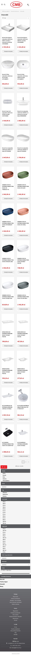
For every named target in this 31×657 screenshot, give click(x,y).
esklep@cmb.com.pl (16, 647)
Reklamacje (15, 618)
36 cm (4, 501)
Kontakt (15, 634)
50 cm (4, 508)
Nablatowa (5, 494)
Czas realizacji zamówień (16, 602)
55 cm (4, 514)
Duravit (4, 475)
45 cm (4, 546)
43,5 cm (4, 544)
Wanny (1, 586)
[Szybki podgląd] (8, 36)
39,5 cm (4, 537)
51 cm (4, 510)
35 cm (4, 532)
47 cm (4, 552)
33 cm (4, 528)
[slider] (1, 573)
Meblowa (5, 492)
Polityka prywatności (15, 612)
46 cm (4, 507)
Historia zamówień (15, 598)
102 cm (4, 523)
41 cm (4, 541)
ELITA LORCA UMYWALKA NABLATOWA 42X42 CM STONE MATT (23, 407)
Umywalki (2, 584)
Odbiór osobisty (15, 604)
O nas (15, 627)
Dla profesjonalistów (15, 630)
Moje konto (15, 596)
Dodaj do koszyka (8, 51)
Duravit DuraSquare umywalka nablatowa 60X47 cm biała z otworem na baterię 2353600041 (7, 40)
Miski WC (2, 579)
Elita (4, 477)
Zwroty (15, 620)
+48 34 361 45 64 (16, 645)
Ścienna (4, 496)
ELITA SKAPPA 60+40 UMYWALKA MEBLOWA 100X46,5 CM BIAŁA (7, 407)
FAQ (15, 632)
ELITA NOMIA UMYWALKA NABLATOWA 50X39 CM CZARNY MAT (7, 444)
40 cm (4, 503)
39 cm (4, 535)
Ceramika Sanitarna (6, 576)
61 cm (4, 517)
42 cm (4, 505)
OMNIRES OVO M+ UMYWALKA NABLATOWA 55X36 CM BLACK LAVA (7, 260)
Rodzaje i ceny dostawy (15, 600)
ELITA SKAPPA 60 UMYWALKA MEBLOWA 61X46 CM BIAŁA (22, 444)
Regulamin (15, 611)
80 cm (4, 519)
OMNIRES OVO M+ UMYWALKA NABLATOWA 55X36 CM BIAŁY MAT (7, 297)
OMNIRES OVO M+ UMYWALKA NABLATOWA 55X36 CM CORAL (23, 223)
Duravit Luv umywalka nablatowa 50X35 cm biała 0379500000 (7, 149)
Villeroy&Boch (6, 480)
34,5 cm (4, 530)
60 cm (4, 516)
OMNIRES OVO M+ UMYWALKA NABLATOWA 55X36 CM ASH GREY (23, 297)
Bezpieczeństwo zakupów (15, 616)
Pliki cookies (15, 614)
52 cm (4, 512)
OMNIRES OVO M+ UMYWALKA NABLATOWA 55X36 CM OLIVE (23, 186)
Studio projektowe (15, 629)
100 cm (4, 521)
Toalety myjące (4, 582)
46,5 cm (4, 550)
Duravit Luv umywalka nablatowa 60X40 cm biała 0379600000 (22, 149)
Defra (4, 473)
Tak (4, 467)
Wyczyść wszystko (19, 466)
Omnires (5, 478)
